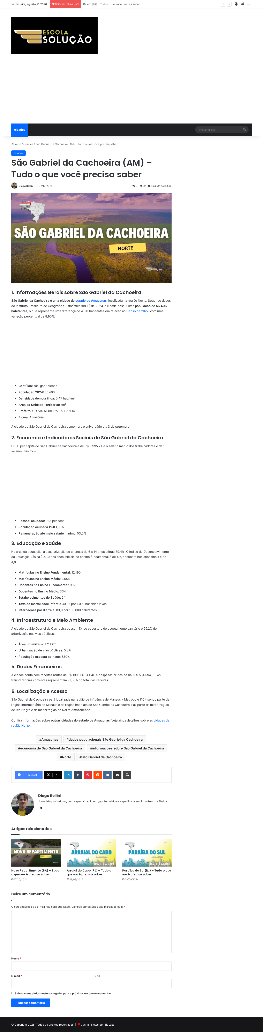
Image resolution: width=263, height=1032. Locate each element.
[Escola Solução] (54, 35)
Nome (16, 958)
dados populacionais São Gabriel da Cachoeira (106, 739)
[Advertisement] (131, 92)
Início (17, 144)
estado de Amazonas (91, 300)
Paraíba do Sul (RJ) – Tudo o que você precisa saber (146, 872)
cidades (19, 129)
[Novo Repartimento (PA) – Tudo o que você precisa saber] (36, 853)
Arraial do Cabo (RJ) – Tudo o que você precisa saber (89, 872)
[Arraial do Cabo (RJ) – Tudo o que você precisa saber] (91, 853)
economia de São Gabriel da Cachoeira (51, 748)
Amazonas (49, 739)
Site (97, 976)
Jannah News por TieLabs (97, 1024)
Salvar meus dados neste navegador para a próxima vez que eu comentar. (63, 993)
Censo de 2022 (137, 311)
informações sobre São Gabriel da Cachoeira (128, 748)
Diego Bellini (26, 185)
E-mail (16, 976)
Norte (66, 757)
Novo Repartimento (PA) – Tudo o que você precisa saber (35, 872)
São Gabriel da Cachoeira (102, 757)
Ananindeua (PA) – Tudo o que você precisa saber (115, 4)
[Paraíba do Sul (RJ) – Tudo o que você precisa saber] (147, 853)
